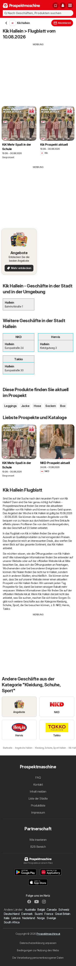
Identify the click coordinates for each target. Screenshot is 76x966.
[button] (63, 5)
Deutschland (11, 914)
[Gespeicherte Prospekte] (55, 5)
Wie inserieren (38, 840)
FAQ (38, 777)
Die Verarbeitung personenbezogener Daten (38, 957)
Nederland (28, 918)
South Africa (12, 922)
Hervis (65, 605)
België (41, 909)
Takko (6, 608)
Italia (6, 918)
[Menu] (70, 5)
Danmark (26, 914)
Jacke (25, 406)
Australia (30, 909)
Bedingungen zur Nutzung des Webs (38, 950)
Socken (50, 406)
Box (62, 406)
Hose (37, 406)
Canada (51, 909)
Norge (41, 918)
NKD (58, 605)
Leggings (10, 406)
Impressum (38, 812)
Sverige (51, 918)
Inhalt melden (38, 791)
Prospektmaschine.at (48, 933)
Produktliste (38, 805)
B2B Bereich (38, 846)
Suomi (38, 914)
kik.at (61, 561)
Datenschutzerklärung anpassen (38, 942)
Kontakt (38, 784)
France (48, 914)
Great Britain (62, 914)
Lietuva (15, 918)
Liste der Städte (38, 798)
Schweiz (63, 909)
